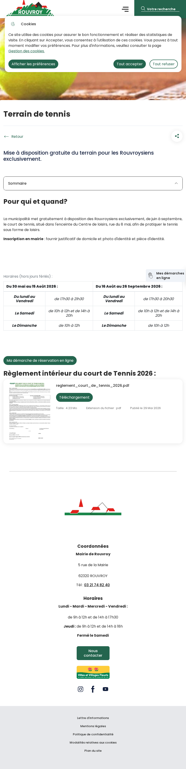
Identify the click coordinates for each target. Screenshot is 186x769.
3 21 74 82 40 (98, 585)
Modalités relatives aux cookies (93, 742)
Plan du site (93, 751)
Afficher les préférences (33, 64)
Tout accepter (130, 64)
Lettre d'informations (93, 718)
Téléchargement (74, 397)
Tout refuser (164, 64)
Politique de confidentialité (93, 734)
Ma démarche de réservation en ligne (40, 360)
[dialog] (93, 44)
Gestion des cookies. (26, 51)
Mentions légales (93, 726)
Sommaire (17, 183)
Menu (125, 9)
